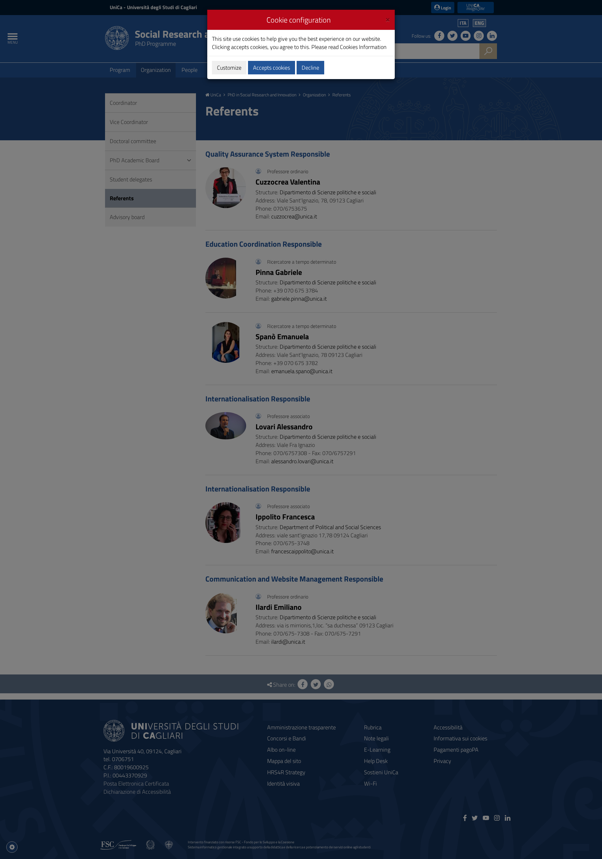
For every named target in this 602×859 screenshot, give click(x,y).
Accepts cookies (271, 67)
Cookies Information (363, 47)
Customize (229, 67)
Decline (310, 67)
